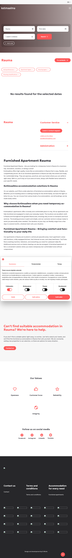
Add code (10, 43)
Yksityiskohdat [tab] (36, 264)
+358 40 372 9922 (46, 136)
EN (68, 2)
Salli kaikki (58, 297)
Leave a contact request (51, 131)
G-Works (44, 551)
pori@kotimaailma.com (48, 138)
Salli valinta (36, 297)
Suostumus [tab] (12, 264)
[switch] (27, 289)
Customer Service (54, 122)
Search (43, 37)
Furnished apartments (56, 494)
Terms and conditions (33, 494)
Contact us (10, 348)
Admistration (54, 145)
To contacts (61, 60)
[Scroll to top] (63, 554)
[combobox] (9, 69)
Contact (6, 492)
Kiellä (13, 297)
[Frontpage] (16, 470)
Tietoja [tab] (59, 264)
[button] (70, 8)
